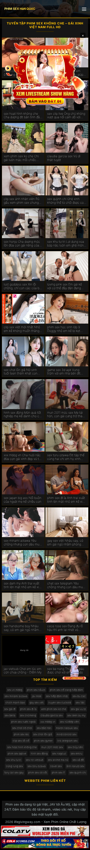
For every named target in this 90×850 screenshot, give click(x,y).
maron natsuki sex (67, 728)
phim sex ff (58, 772)
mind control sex (66, 734)
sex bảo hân (44, 728)
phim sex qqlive (17, 753)
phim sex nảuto (36, 689)
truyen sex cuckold (59, 702)
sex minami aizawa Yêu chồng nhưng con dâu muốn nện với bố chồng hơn (23, 542)
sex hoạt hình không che (22, 747)
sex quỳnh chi (77, 772)
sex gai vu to (78, 709)
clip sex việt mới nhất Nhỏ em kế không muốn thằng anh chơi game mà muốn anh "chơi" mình (22, 329)
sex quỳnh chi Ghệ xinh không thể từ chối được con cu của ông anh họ (66, 201)
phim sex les (21, 734)
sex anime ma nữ (58, 759)
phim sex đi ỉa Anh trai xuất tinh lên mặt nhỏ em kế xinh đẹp (66, 500)
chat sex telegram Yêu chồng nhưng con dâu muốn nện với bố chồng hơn (66, 585)
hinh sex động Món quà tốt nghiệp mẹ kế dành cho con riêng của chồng (23, 414)
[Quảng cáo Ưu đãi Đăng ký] (45, 842)
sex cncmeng (28, 715)
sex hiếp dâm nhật (57, 696)
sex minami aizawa (16, 696)
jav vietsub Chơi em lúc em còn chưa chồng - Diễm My (23, 670)
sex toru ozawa (37, 766)
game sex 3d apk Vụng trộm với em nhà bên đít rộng (63, 372)
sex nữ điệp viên (69, 721)
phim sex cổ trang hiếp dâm (66, 689)
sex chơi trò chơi (22, 728)
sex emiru (76, 753)
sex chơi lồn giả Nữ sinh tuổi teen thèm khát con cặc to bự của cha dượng (21, 372)
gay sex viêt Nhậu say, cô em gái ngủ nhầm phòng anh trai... (65, 542)
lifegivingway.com (27, 822)
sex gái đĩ (10, 709)
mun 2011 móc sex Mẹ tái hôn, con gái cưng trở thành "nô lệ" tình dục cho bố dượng (66, 414)
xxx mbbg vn (47, 721)
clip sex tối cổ (21, 740)
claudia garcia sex (52, 715)
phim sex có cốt (37, 772)
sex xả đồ (78, 759)
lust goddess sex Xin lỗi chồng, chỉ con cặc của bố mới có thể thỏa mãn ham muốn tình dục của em (22, 286)
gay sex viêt (36, 702)
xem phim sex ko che (53, 709)
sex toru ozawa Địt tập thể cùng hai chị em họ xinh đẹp (65, 457)
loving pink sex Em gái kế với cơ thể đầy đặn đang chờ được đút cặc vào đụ (64, 286)
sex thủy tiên (75, 747)
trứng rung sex (14, 766)
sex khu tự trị (13, 759)
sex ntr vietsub (34, 759)
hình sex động (39, 753)
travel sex (56, 766)
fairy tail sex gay (14, 772)
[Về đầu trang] (80, 845)
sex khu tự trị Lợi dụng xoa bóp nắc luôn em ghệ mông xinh (66, 243)
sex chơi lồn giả (42, 734)
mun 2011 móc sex (52, 747)
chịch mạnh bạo (15, 702)
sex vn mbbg (14, 689)
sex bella (10, 715)
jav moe (36, 696)
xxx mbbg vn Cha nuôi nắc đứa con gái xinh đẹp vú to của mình (22, 457)
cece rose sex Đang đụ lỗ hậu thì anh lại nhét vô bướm (65, 628)
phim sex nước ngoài (23, 721)
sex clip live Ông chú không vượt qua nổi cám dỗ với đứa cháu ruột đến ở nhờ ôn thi (66, 115)
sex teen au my (76, 715)
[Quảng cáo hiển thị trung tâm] (45, 73)
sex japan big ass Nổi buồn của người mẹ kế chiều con (22, 499)
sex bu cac (79, 696)
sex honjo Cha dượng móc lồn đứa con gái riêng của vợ (22, 243)
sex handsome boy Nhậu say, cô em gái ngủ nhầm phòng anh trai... (21, 628)
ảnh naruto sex (75, 766)
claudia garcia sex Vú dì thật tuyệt (63, 158)
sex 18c (80, 702)
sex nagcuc (59, 753)
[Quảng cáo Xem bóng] (45, 831)
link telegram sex (67, 740)
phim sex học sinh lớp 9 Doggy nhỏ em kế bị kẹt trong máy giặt (63, 329)
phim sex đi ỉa (28, 709)
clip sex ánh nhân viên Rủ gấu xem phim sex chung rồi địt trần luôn (21, 201)
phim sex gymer (43, 740)
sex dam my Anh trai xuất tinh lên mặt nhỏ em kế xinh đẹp (23, 585)
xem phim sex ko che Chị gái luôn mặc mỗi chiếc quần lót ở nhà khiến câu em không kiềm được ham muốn (22, 158)
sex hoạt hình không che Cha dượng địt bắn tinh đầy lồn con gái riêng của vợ (22, 115)
